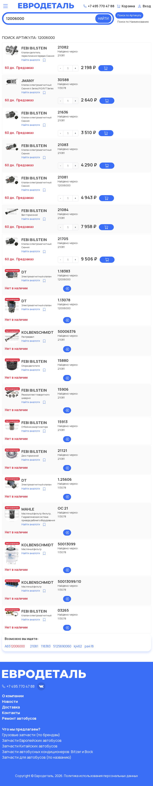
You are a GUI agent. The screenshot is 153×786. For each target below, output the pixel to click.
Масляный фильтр (31, 549)
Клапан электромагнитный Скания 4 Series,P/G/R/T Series (37, 86)
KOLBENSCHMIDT (37, 332)
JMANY (27, 80)
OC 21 (63, 508)
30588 (63, 79)
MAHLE (27, 509)
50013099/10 (69, 581)
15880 (63, 360)
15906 (63, 389)
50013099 (66, 543)
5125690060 (62, 646)
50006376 (67, 331)
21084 (63, 209)
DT (24, 272)
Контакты (11, 712)
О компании (13, 695)
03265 (63, 610)
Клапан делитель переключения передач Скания (37, 54)
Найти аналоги (30, 60)
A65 (15, 646)
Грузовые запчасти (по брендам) (31, 734)
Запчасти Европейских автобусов (31, 740)
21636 (63, 112)
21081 (63, 177)
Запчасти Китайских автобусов (29, 746)
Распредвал (27, 336)
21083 (63, 144)
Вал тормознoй (29, 214)
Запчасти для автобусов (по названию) (36, 757)
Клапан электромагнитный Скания (36, 119)
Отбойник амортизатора (34, 426)
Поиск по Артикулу (129, 15)
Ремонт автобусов (19, 718)
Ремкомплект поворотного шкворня (35, 396)
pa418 (89, 646)
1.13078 (64, 299)
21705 (63, 238)
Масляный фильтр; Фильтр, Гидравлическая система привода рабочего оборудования (38, 517)
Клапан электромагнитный (36, 615)
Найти (103, 18)
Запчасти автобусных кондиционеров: (47, 751)
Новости (10, 701)
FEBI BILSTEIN (34, 48)
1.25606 (65, 479)
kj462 (78, 646)
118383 (46, 646)
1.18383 (64, 271)
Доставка (11, 707)
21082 (63, 47)
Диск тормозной (30, 455)
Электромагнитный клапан (36, 276)
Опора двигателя (30, 365)
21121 (62, 450)
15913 (63, 421)
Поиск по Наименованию (133, 21)
